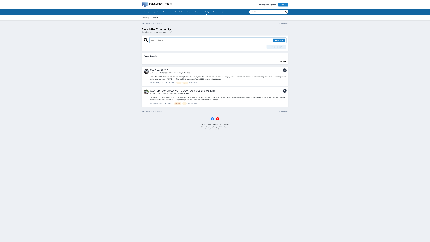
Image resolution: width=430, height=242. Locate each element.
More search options (276, 47)
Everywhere (276, 12)
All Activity (145, 17)
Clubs (189, 12)
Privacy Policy (206, 124)
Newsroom (167, 12)
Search (155, 17)
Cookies (226, 124)
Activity (206, 12)
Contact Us (217, 124)
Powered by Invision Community (215, 129)
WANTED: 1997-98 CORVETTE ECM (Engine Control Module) (182, 91)
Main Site (156, 12)
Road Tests (179, 12)
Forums (146, 12)
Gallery (197, 12)
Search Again (279, 40)
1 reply (168, 103)
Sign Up (283, 4)
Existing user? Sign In (267, 4)
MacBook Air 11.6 (159, 70)
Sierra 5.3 (153, 73)
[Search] (285, 12)
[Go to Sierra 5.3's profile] (146, 71)
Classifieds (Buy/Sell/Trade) (180, 73)
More (222, 12)
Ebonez (153, 93)
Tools (215, 12)
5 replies (170, 83)
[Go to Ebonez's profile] (146, 92)
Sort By (282, 61)
